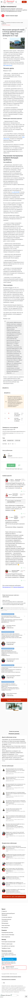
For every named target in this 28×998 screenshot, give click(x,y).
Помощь (4, 939)
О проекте (4, 911)
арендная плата (10, 440)
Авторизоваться (7, 587)
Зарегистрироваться (18, 587)
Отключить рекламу (14, 733)
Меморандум (5, 923)
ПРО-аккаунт (12, 399)
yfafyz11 (10, 455)
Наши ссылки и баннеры (8, 934)
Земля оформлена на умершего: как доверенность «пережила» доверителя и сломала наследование (12, 752)
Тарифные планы (6, 948)
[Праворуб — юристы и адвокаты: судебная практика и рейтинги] (8, 2)
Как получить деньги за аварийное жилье (12, 759)
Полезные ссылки (6, 951)
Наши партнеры (6, 925)
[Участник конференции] (9, 480)
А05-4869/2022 (8, 65)
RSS (4, 982)
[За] (21, 491)
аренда (4, 440)
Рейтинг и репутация (7, 944)
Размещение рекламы (7, 932)
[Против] (24, 491)
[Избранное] (26, 28)
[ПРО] (6, 494)
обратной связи (8, 964)
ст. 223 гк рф (17, 440)
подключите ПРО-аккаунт (17, 604)
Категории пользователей (8, 941)
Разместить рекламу (14, 731)
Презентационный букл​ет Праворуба (8, 914)
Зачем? (21, 468)
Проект (3, 909)
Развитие (4, 930)
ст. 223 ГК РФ (15, 192)
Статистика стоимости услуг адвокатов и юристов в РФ (9, 954)
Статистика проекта (7, 917)
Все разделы (5, 927)
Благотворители (6, 936)
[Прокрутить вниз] (26, 996)
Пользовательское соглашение (6, 920)
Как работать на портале (8, 946)
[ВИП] (6, 480)
